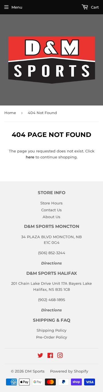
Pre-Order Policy (51, 337)
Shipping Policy (51, 330)
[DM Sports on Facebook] (50, 356)
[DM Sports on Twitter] (40, 356)
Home (10, 112)
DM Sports (35, 371)
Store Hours (51, 203)
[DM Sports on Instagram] (60, 356)
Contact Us (51, 210)
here (30, 157)
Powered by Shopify (69, 371)
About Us (51, 216)
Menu (16, 7)
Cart (94, 7)
